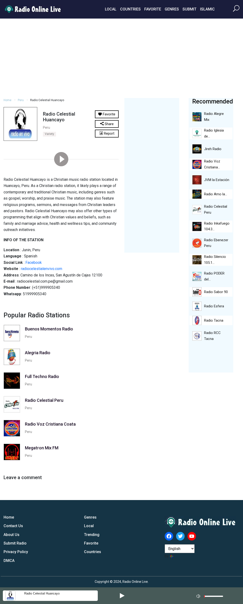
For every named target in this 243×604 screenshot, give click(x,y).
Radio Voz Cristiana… (212, 164)
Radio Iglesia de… (214, 133)
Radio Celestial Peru (215, 209)
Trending (91, 534)
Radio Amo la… (215, 194)
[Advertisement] (121, 57)
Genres (172, 9)
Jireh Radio (212, 149)
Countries (130, 9)
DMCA (9, 560)
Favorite (152, 9)
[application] (211, 595)
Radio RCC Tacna (212, 336)
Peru (21, 100)
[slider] (213, 597)
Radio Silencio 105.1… (215, 260)
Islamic (207, 9)
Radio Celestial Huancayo (42, 593)
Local (111, 9)
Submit (189, 9)
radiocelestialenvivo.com (41, 268)
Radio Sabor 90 (216, 292)
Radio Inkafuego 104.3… (216, 226)
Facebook (33, 262)
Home (7, 100)
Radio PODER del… (214, 276)
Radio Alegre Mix (214, 117)
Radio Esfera (214, 306)
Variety (49, 134)
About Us (11, 534)
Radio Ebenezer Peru (216, 243)
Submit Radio (15, 543)
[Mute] (198, 595)
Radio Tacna (213, 320)
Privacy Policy (16, 552)
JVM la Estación (216, 180)
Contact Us (13, 526)
